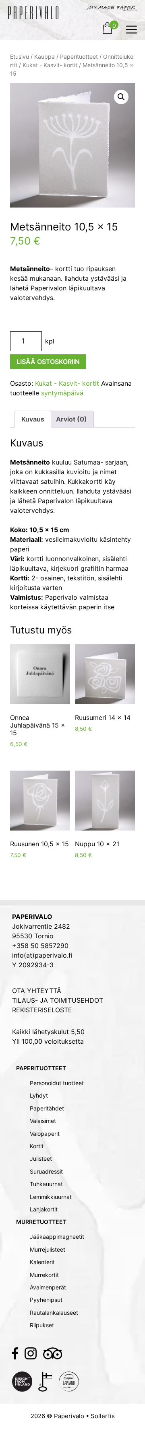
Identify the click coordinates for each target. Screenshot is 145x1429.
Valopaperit (45, 1133)
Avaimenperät (48, 1287)
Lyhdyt (39, 1095)
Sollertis (103, 1416)
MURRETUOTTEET (41, 1221)
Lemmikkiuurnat (51, 1196)
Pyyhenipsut (46, 1299)
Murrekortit (44, 1274)
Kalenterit (42, 1261)
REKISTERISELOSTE (42, 1010)
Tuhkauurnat (46, 1183)
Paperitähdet (47, 1108)
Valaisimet (43, 1120)
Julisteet (41, 1158)
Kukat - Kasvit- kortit (50, 65)
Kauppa (44, 56)
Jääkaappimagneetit (57, 1236)
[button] (121, 97)
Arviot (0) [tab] (71, 419)
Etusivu (19, 56)
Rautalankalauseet (54, 1312)
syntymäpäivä (62, 393)
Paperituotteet (79, 56)
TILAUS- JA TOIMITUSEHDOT (57, 1000)
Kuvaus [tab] (32, 419)
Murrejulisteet (47, 1249)
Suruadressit (46, 1171)
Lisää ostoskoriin (48, 362)
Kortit (37, 1146)
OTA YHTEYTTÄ (36, 991)
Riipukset (42, 1325)
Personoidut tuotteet (57, 1082)
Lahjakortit (44, 1209)
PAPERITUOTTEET (41, 1068)
